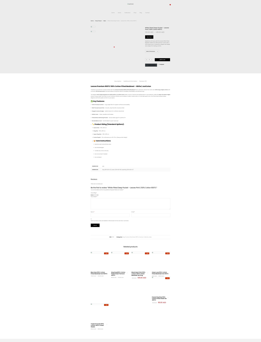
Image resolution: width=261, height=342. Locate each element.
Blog (141, 12)
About (119, 12)
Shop (135, 12)
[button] (161, 64)
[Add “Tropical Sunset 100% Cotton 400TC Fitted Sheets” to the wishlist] (107, 324)
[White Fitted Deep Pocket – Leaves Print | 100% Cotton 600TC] (165, 64)
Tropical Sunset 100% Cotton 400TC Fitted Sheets (97, 325)
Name (92, 212)
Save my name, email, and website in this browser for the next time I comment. (110, 220)
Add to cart (162, 59)
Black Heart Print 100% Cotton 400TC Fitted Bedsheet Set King (138, 273)
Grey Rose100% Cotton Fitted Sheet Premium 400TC (118, 273)
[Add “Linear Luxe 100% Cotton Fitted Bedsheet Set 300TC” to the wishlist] (168, 273)
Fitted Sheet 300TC (134, 237)
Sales (150, 237)
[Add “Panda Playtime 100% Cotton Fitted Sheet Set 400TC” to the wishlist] (168, 297)
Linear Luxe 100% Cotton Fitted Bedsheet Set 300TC (160, 273)
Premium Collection (144, 237)
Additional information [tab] (130, 81)
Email (133, 212)
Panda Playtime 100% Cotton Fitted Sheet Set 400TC (159, 298)
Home (113, 12)
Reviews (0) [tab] (143, 81)
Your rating (94, 192)
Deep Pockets (126, 237)
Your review (94, 196)
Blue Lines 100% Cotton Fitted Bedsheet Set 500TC (99, 273)
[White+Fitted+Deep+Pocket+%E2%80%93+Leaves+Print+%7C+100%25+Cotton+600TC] (167, 64)
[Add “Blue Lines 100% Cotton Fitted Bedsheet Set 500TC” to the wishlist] (107, 273)
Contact (147, 12)
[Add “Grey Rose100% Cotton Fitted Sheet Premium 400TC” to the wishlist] (127, 273)
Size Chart (149, 37)
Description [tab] (117, 81)
